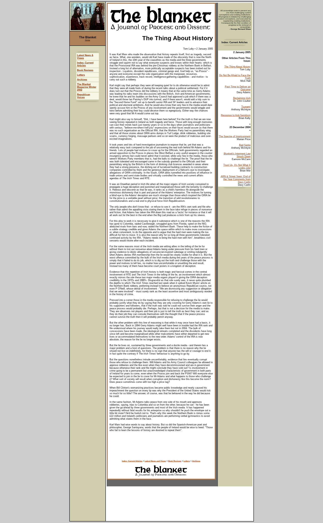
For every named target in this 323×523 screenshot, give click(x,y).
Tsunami (245, 106)
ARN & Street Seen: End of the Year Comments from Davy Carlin (235, 179)
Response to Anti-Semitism (235, 115)
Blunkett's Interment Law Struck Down (237, 155)
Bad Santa (244, 145)
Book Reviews (174, 461)
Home (87, 40)
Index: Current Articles (132, 461)
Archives (196, 461)
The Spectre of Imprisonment (234, 136)
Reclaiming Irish (241, 98)
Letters (187, 461)
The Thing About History (237, 66)
